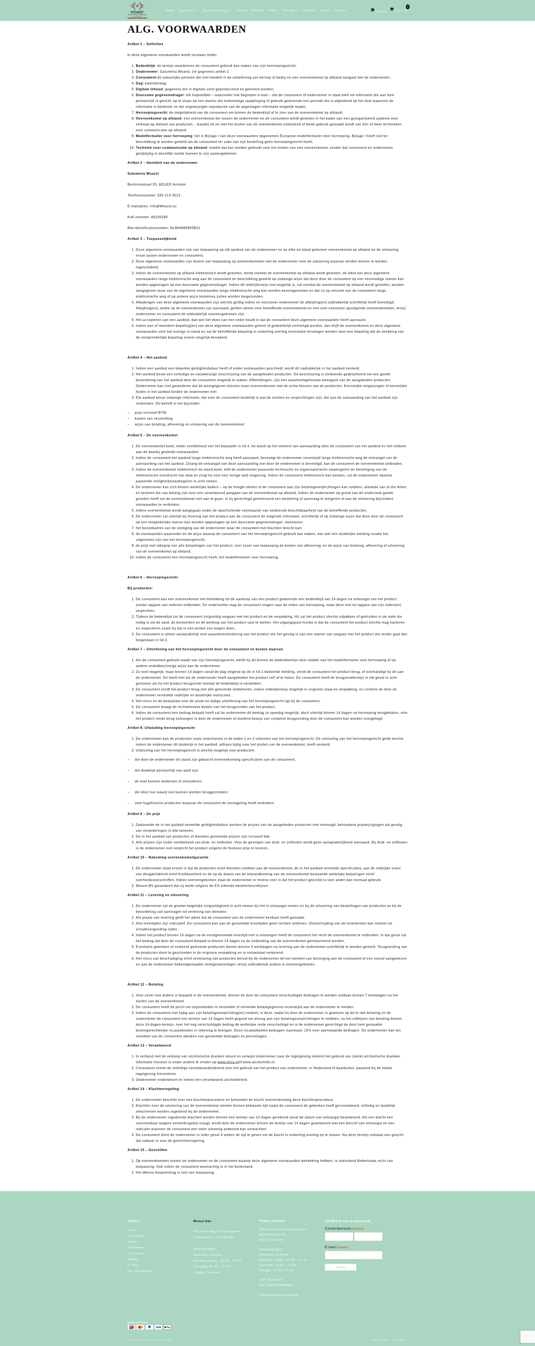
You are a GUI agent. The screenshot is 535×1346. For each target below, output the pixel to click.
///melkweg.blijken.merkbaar (279, 1294)
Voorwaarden (399, 1340)
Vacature (340, 10)
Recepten (309, 10)
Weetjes (133, 1259)
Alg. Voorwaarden (139, 1270)
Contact (325, 10)
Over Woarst (290, 10)
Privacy (132, 1265)
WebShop (257, 10)
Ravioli (242, 10)
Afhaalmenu (135, 1247)
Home (170, 10)
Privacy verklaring (380, 1340)
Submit (340, 1267)
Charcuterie (135, 1253)
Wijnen (273, 10)
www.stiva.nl (228, 1062)
